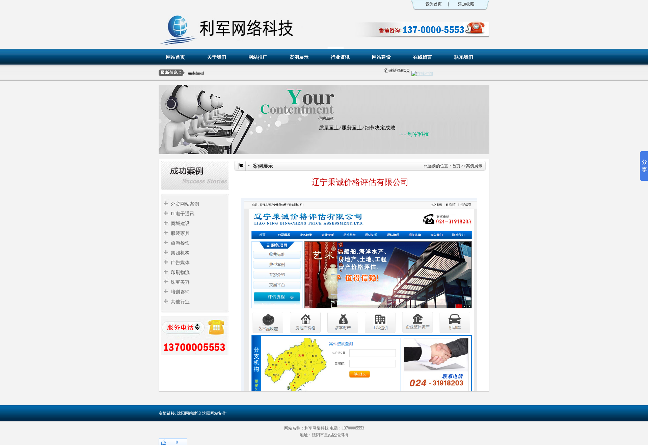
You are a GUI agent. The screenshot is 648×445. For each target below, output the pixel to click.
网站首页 (175, 57)
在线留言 (422, 57)
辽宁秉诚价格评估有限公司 (231, 73)
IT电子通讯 (182, 213)
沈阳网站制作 (214, 413)
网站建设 (381, 57)
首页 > (458, 166)
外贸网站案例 (185, 203)
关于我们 (216, 57)
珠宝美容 (180, 282)
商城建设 (180, 223)
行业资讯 (340, 57)
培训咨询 (180, 292)
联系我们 (463, 57)
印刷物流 (180, 272)
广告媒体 (180, 262)
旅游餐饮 (180, 243)
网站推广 (257, 57)
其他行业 (180, 301)
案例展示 (299, 57)
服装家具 (180, 233)
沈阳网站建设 (189, 413)
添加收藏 (466, 4)
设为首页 (434, 4)
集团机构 (180, 252)
